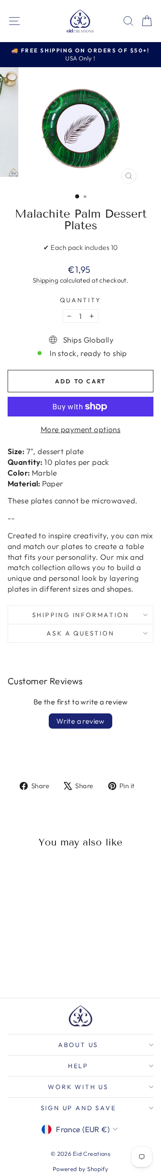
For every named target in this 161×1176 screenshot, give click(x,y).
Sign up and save (78, 1108)
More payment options (81, 429)
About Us (78, 1045)
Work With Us (78, 1087)
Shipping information (80, 615)
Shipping (45, 280)
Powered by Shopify (81, 1168)
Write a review (80, 721)
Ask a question (80, 633)
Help (78, 1066)
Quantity (80, 300)
